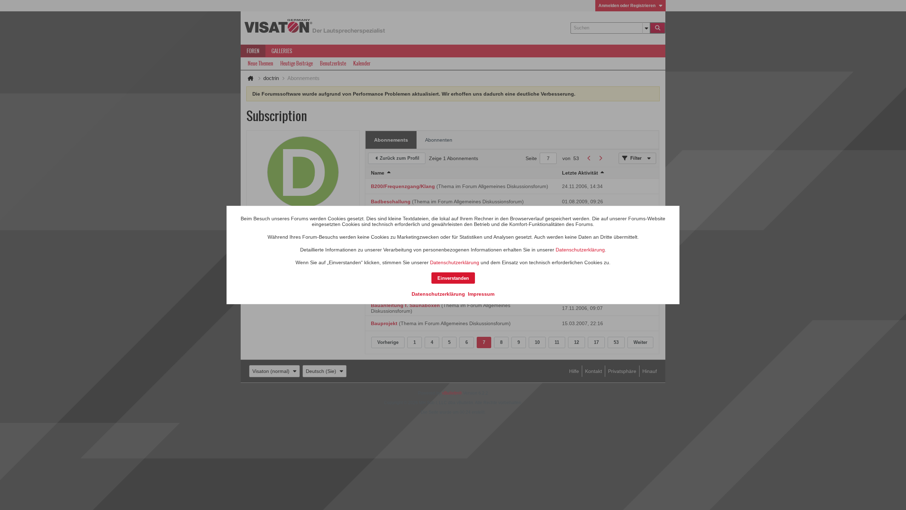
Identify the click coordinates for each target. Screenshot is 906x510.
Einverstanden (453, 278)
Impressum (481, 294)
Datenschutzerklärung (580, 250)
